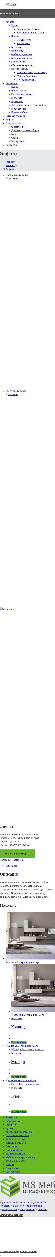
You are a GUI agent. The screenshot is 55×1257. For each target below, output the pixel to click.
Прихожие (17, 50)
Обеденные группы (22, 65)
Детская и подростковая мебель (29, 105)
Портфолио (12, 83)
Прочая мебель (19, 68)
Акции (9, 119)
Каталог (10, 21)
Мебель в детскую (21, 54)
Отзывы (15, 137)
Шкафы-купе (24, 39)
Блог (13, 134)
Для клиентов (13, 123)
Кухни (14, 25)
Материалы (17, 141)
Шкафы (15, 36)
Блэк (15, 1096)
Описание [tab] (11, 865)
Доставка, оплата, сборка (25, 130)
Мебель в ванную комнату (32, 72)
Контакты (11, 144)
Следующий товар (16, 390)
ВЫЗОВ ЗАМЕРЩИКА (11, 1215)
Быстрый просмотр (27, 962)
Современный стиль (28, 29)
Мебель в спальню (21, 58)
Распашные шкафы (22, 94)
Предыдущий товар (17, 174)
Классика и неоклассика (30, 32)
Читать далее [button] (19, 1042)
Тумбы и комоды (26, 79)
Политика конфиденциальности (18, 1251)
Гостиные (16, 47)
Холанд (18, 1026)
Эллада (18, 1061)
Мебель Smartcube (27, 76)
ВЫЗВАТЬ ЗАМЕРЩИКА (17, 853)
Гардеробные (18, 61)
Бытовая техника (15, 115)
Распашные (23, 43)
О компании (18, 126)
